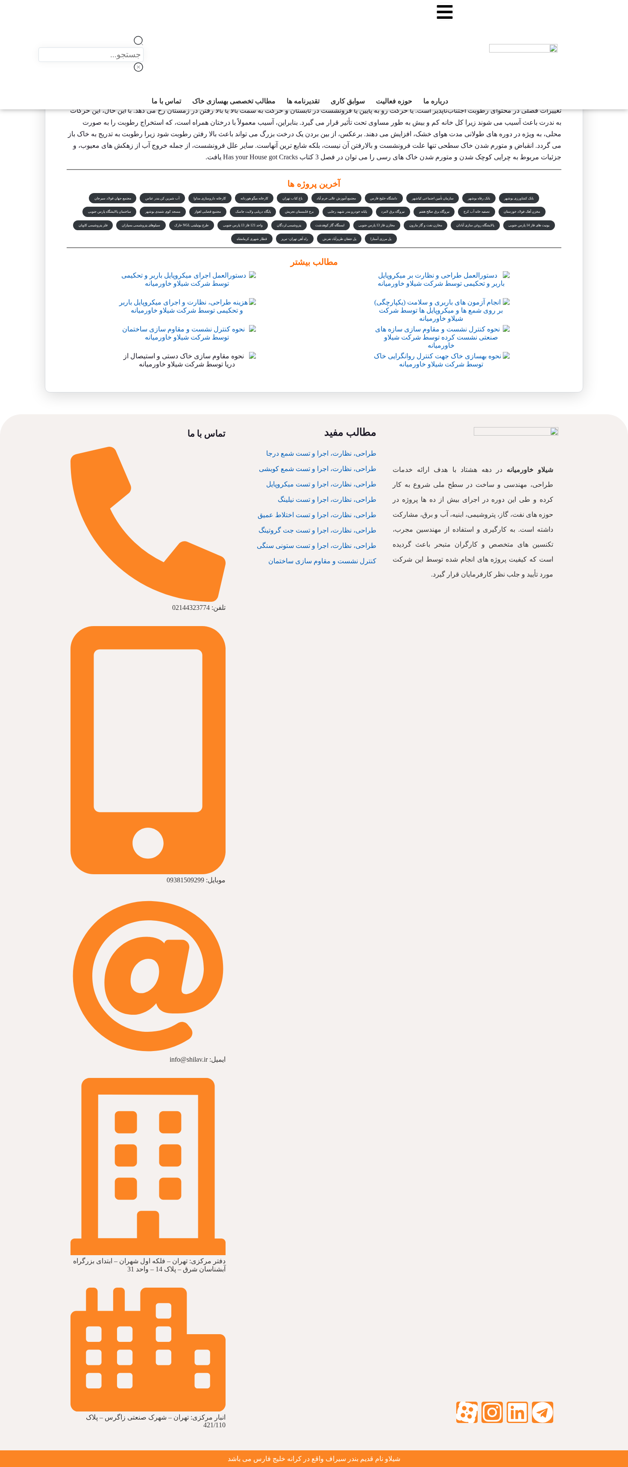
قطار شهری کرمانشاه (252, 239)
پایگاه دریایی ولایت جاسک (253, 212)
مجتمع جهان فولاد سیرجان (112, 198)
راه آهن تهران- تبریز (294, 239)
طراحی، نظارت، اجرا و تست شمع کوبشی (317, 468)
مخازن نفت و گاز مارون (425, 225)
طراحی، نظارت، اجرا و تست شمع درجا (321, 453)
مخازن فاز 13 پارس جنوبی (376, 225)
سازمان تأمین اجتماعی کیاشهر (433, 198)
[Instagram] (492, 1412)
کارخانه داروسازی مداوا (210, 198)
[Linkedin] (517, 1412)
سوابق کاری (437, 66)
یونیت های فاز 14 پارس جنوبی (528, 225)
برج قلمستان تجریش (299, 212)
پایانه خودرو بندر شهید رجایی (347, 212)
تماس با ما (439, 89)
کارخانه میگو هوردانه (254, 198)
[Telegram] (542, 1412)
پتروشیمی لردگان (289, 225)
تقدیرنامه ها (437, 74)
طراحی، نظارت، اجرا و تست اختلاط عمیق (317, 514)
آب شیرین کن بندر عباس (162, 198)
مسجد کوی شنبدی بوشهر (162, 212)
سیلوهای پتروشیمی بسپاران (141, 225)
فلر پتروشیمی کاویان (93, 225)
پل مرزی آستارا (380, 239)
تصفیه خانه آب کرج (477, 212)
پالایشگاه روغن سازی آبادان (475, 225)
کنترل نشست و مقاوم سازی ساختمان (322, 561)
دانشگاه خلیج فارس (383, 198)
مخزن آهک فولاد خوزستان (522, 212)
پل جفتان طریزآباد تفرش (339, 239)
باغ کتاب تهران (292, 198)
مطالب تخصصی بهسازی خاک (415, 82)
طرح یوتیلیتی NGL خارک (191, 225)
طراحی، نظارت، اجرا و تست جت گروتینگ (317, 530)
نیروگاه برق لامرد (393, 212)
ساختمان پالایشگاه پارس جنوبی (109, 212)
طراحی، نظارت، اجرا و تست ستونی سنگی (316, 545)
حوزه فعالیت (436, 59)
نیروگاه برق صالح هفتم (434, 212)
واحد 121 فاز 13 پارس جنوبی (243, 225)
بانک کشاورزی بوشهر (519, 198)
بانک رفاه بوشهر (479, 198)
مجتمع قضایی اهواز (207, 212)
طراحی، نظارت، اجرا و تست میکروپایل (321, 484)
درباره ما (441, 51)
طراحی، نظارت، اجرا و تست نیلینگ (327, 499)
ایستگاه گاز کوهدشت (329, 225)
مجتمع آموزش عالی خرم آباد (336, 198)
